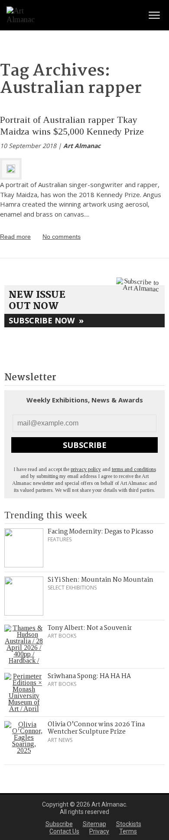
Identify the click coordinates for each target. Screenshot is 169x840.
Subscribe (85, 445)
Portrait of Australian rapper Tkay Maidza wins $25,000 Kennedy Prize (72, 125)
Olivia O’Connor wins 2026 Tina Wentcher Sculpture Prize (96, 728)
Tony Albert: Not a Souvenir (90, 628)
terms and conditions (134, 469)
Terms (128, 831)
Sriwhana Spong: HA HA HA (89, 676)
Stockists (128, 823)
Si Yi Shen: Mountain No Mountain (100, 580)
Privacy (99, 831)
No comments (61, 236)
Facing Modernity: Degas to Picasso (100, 532)
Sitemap (94, 823)
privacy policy (86, 469)
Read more (15, 236)
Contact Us (64, 831)
